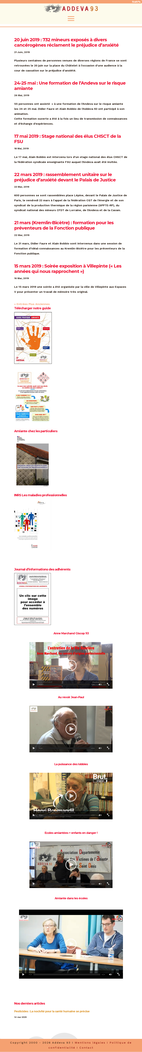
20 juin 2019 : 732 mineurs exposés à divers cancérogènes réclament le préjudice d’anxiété (66, 42)
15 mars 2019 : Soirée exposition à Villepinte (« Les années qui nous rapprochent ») (67, 268)
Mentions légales (90, 1042)
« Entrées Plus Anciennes (32, 304)
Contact (86, 1047)
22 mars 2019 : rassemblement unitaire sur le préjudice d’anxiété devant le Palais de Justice (65, 177)
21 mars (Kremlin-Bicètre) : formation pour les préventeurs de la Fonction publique (64, 225)
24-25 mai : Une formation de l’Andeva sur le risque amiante (70, 85)
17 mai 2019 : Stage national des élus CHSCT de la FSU (67, 138)
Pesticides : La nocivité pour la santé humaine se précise (52, 1011)
